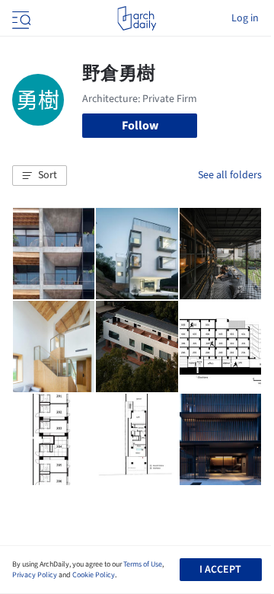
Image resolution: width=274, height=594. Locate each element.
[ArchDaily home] (136, 18)
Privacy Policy (34, 575)
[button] (39, 176)
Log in (245, 18)
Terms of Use (142, 564)
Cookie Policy (93, 575)
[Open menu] (19, 18)
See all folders (230, 175)
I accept (220, 569)
